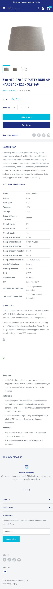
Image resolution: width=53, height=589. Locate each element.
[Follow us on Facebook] (4, 560)
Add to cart (26, 117)
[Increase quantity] (28, 107)
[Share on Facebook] (34, 135)
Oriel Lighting (9, 90)
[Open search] (38, 8)
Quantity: (6, 107)
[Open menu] (4, 8)
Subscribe (11, 539)
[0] (48, 8)
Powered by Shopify (10, 584)
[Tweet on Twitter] (44, 135)
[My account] (43, 8)
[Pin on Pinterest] (39, 135)
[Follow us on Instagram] (14, 560)
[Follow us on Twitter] (9, 560)
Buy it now (26, 125)
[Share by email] (48, 135)
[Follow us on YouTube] (19, 560)
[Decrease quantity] (14, 107)
